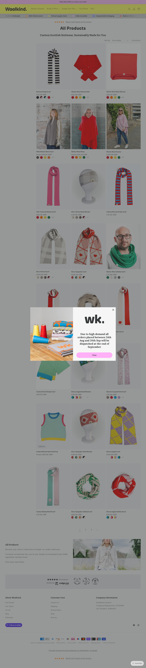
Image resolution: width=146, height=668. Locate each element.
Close (94, 355)
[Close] (113, 309)
